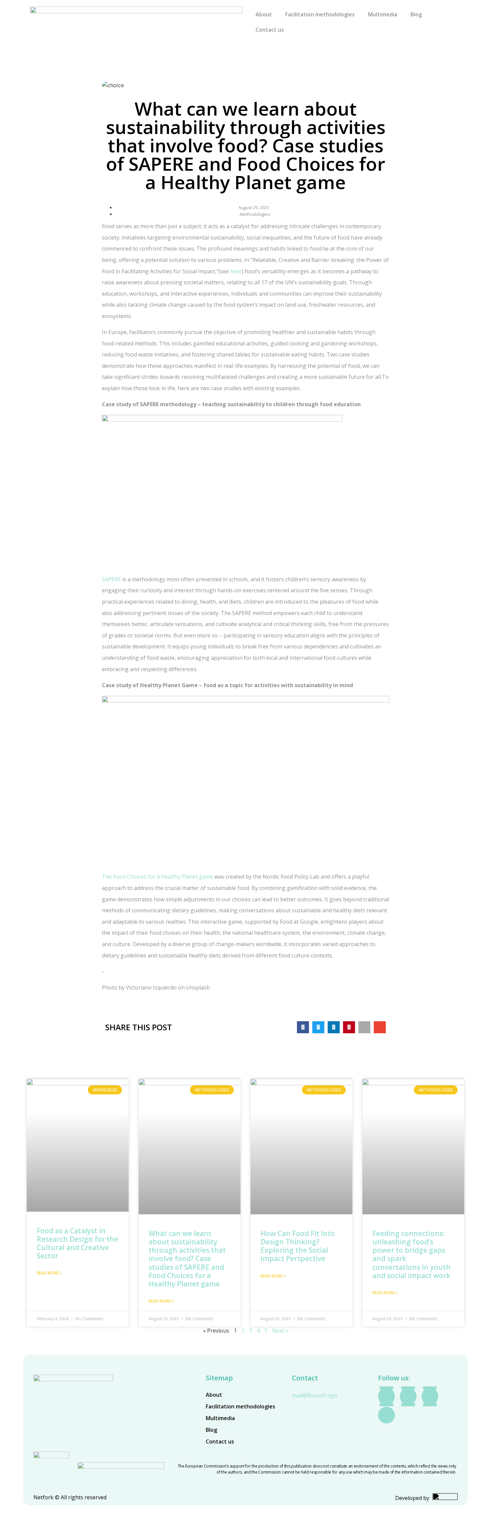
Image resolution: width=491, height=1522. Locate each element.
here (236, 271)
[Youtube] (408, 1396)
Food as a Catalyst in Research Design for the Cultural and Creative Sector (77, 1243)
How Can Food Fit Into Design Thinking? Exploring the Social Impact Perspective (298, 1246)
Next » (280, 1330)
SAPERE (111, 579)
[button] (303, 1027)
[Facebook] (386, 1396)
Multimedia (382, 14)
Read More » (49, 1273)
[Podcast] (386, 1415)
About (264, 14)
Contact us (270, 29)
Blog (416, 14)
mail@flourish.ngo (314, 1395)
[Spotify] (430, 1396)
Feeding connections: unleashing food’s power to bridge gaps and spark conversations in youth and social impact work (411, 1254)
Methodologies (255, 214)
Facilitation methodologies (320, 14)
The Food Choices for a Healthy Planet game (157, 876)
